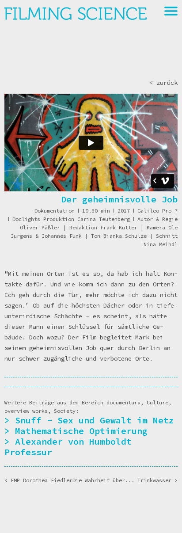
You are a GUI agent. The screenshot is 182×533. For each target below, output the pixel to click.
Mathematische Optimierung (81, 430)
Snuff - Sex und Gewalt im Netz (94, 420)
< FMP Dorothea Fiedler (38, 480)
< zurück (163, 83)
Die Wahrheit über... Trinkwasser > (125, 480)
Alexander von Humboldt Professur (68, 446)
